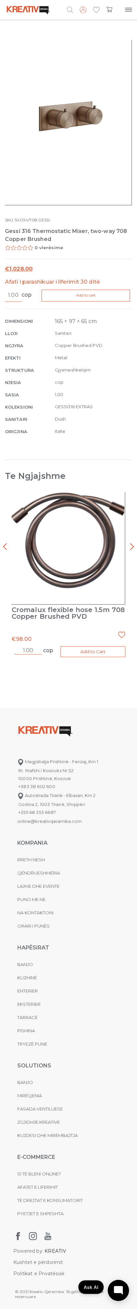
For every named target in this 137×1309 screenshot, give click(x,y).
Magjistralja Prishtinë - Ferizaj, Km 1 (61, 761)
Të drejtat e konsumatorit (50, 1200)
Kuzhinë (27, 977)
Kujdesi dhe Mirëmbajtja (47, 1135)
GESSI (44, 219)
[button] (96, 10)
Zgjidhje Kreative (38, 1122)
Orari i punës (33, 926)
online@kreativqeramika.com (49, 821)
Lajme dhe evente (38, 886)
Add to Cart (92, 651)
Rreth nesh (31, 859)
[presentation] (5, 547)
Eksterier (29, 1004)
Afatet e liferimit (37, 1187)
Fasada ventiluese (40, 1108)
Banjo (25, 964)
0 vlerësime (49, 247)
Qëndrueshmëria (38, 873)
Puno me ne (31, 899)
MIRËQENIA (29, 1095)
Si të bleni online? (39, 1173)
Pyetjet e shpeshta (40, 1213)
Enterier (27, 991)
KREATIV (55, 1251)
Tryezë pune (32, 1044)
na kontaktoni (35, 912)
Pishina (26, 1030)
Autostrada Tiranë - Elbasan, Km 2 (59, 795)
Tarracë (27, 1017)
